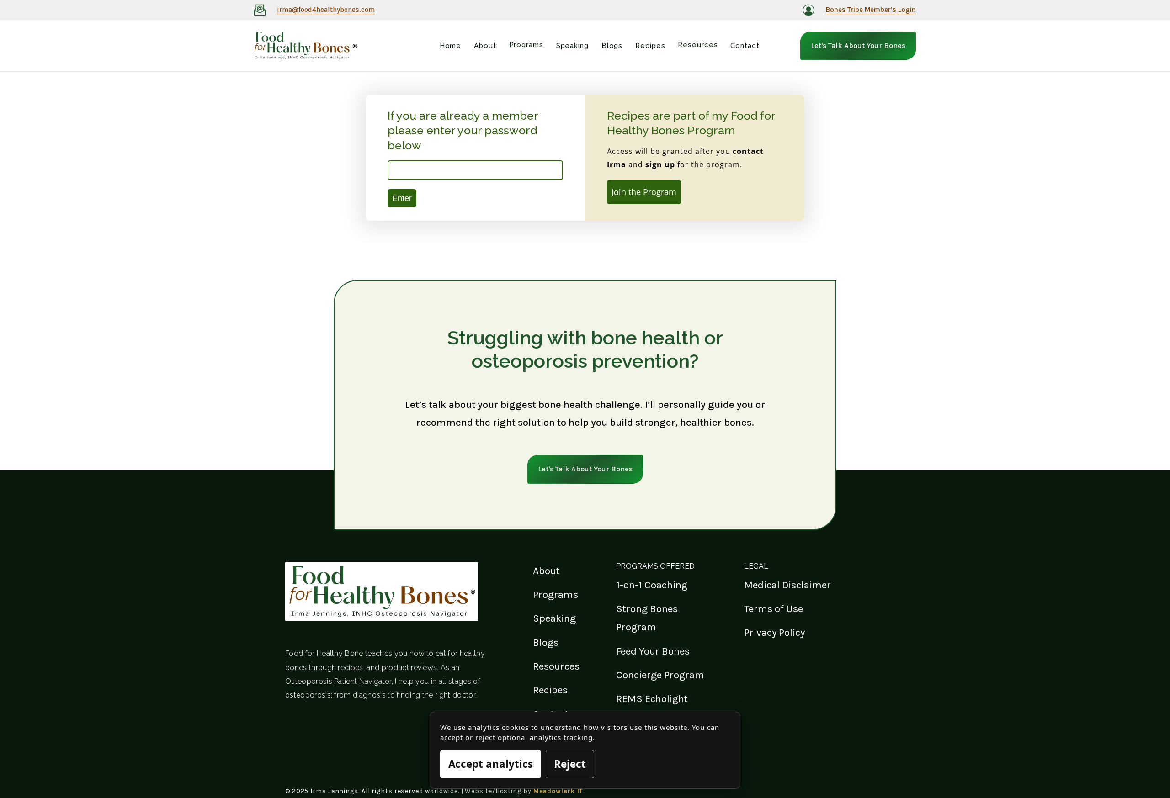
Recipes (550, 690)
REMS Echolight (652, 698)
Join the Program (644, 191)
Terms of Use (773, 608)
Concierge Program (660, 675)
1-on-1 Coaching (651, 585)
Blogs (545, 642)
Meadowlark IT (558, 791)
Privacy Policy (774, 632)
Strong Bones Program (647, 617)
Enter (402, 198)
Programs (555, 594)
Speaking (554, 618)
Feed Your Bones (653, 651)
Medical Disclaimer (787, 585)
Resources (556, 666)
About (546, 571)
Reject (570, 764)
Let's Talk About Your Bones (858, 45)
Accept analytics (490, 764)
